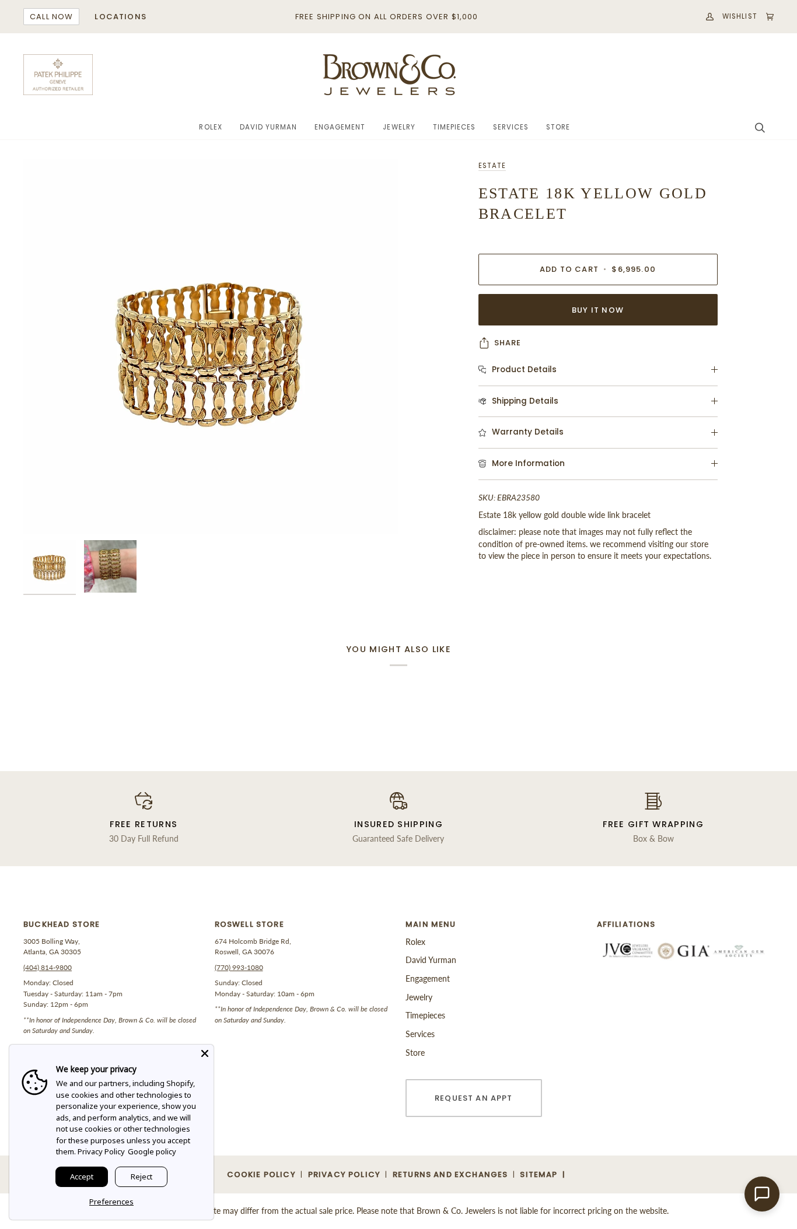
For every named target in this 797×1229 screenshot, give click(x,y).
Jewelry (419, 997)
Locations (120, 16)
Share (508, 342)
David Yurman (431, 960)
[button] (210, 127)
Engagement (428, 978)
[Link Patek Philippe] (58, 74)
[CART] (765, 16)
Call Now (51, 16)
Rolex (415, 942)
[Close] (205, 1053)
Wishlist (739, 16)
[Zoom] (210, 346)
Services (420, 1034)
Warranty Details (528, 431)
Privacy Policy (101, 1151)
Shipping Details (525, 401)
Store (415, 1053)
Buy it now (598, 310)
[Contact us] (761, 1194)
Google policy (152, 1151)
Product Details (524, 369)
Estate (492, 165)
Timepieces (425, 1015)
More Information (528, 463)
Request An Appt (474, 1098)
